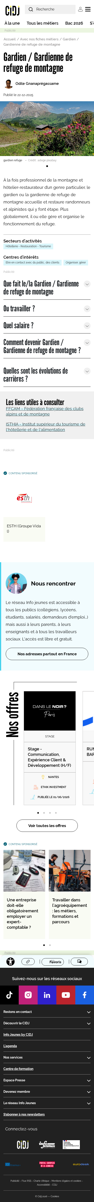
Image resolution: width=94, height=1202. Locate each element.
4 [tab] (56, 813)
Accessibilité (43, 1185)
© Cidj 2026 (41, 1196)
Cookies (55, 1196)
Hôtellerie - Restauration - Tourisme (28, 246)
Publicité (14, 1181)
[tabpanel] (47, 131)
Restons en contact (17, 1012)
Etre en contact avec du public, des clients (32, 262)
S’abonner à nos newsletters (24, 1114)
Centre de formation (18, 1069)
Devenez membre (16, 1091)
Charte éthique (41, 1181)
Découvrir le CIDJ (16, 1023)
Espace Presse (14, 1080)
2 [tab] (44, 813)
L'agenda (10, 1046)
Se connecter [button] (80, 9)
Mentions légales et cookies (66, 1181)
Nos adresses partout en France (47, 654)
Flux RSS (26, 1181)
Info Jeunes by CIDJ (18, 1034)
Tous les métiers (42, 23)
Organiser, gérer (76, 262)
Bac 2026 (74, 23)
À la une (12, 23)
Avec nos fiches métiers (39, 39)
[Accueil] (12, 10)
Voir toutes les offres (47, 825)
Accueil (10, 39)
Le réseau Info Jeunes (19, 1103)
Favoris (55, 962)
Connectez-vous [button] (21, 1129)
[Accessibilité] (10, 961)
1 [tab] (47, 166)
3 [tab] (50, 813)
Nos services (13, 1057)
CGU (54, 1185)
